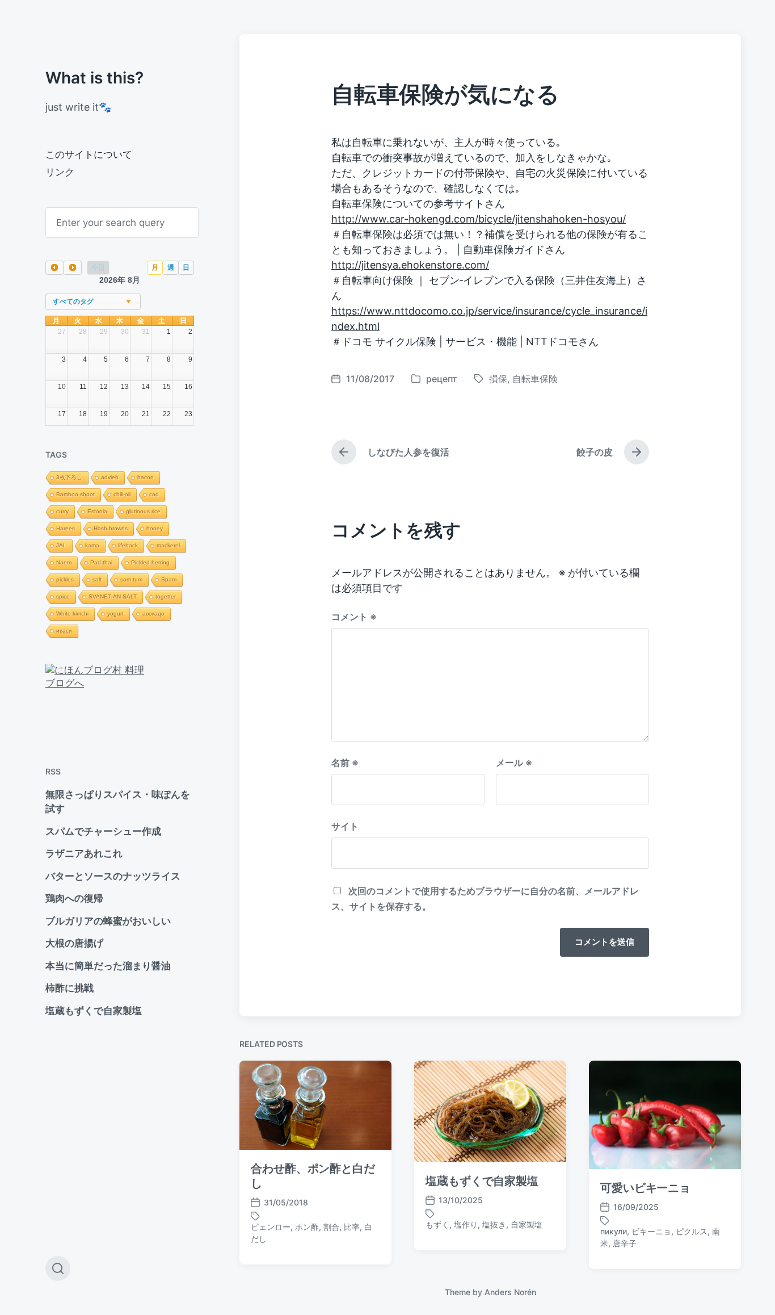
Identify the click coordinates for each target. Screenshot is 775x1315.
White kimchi (72, 613)
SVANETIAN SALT (113, 596)
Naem (63, 562)
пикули (613, 1231)
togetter (165, 596)
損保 (498, 378)
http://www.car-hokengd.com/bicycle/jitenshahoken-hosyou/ (478, 219)
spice (63, 596)
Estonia (97, 511)
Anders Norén (510, 1292)
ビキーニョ (651, 1231)
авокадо (153, 613)
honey (154, 528)
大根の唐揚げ (74, 943)
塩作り (466, 1224)
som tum (131, 579)
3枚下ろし (69, 477)
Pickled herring (150, 562)
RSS (53, 771)
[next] (72, 268)
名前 (345, 762)
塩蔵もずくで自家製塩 (93, 1010)
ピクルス (691, 1231)
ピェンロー (270, 1227)
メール (514, 762)
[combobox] (93, 302)
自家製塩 (526, 1224)
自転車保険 (535, 378)
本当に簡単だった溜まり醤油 (108, 965)
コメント (354, 616)
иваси (64, 630)
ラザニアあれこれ (84, 853)
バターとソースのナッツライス (112, 876)
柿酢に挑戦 (69, 988)
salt (97, 579)
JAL (61, 545)
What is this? (94, 77)
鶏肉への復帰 (74, 898)
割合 (331, 1227)
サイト (345, 826)
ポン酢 (307, 1227)
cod (154, 494)
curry (62, 511)
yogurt (115, 613)
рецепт (441, 378)
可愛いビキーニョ (645, 1188)
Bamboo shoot (75, 494)
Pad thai (101, 562)
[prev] (54, 268)
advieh (110, 477)
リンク (59, 172)
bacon (145, 477)
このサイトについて (88, 154)
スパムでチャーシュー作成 (103, 831)
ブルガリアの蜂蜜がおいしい (108, 921)
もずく (437, 1224)
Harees (65, 528)
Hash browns (111, 528)
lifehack (128, 545)
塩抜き (494, 1224)
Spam (168, 579)
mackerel (168, 545)
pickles (65, 579)
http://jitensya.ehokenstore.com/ (410, 265)
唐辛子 (625, 1243)
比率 (352, 1227)
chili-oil (121, 494)
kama (92, 545)
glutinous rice (143, 511)
